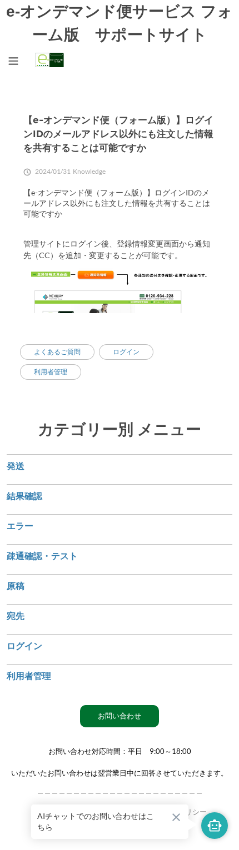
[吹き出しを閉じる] (176, 817)
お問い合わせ (119, 715)
